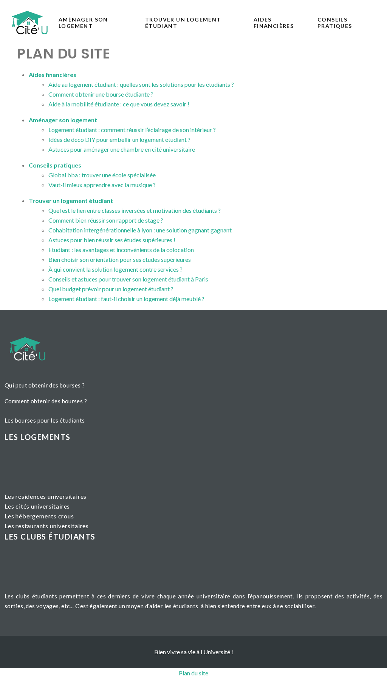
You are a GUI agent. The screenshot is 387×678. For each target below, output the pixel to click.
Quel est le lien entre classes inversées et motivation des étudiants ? (134, 210)
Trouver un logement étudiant (183, 22)
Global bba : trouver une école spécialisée (102, 174)
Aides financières (274, 22)
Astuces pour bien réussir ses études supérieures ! (111, 239)
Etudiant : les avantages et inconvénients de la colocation (121, 249)
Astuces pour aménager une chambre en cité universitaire (121, 149)
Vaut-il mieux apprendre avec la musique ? (102, 184)
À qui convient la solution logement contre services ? (115, 269)
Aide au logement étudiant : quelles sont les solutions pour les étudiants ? (141, 84)
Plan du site (193, 672)
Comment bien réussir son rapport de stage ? (105, 220)
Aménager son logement (83, 22)
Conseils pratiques (334, 22)
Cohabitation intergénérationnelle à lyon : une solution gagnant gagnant (140, 230)
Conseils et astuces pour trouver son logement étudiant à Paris (128, 279)
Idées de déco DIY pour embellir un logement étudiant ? (119, 139)
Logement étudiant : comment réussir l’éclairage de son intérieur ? (132, 129)
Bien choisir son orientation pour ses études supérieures (119, 259)
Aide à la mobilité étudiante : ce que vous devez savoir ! (118, 104)
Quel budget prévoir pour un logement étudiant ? (110, 288)
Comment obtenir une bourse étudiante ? (100, 94)
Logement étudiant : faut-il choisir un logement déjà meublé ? (126, 298)
